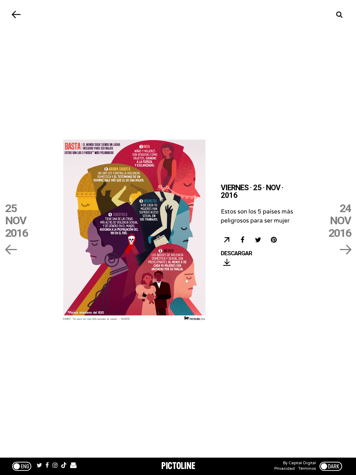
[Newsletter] (73, 466)
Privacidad (284, 468)
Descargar (236, 253)
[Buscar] (339, 14)
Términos (307, 468)
